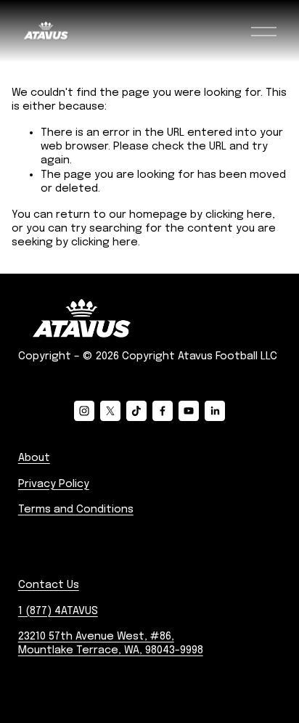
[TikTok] (136, 411)
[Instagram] (84, 411)
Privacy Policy (53, 484)
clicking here (238, 215)
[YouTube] (189, 411)
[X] (110, 411)
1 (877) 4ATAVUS (58, 611)
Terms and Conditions (76, 509)
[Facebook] (162, 411)
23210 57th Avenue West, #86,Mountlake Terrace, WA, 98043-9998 (110, 643)
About (34, 458)
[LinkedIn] (215, 411)
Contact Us (48, 585)
